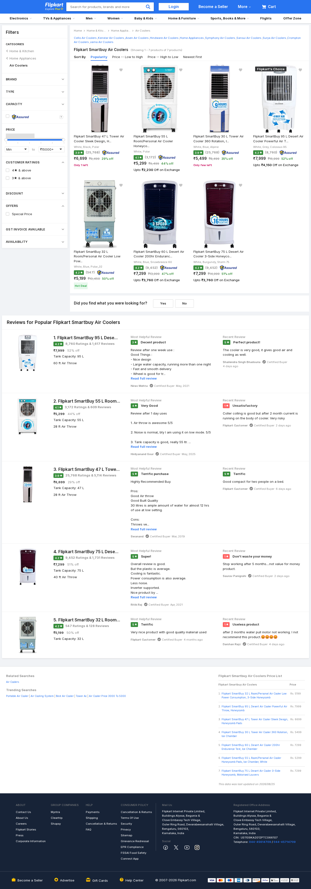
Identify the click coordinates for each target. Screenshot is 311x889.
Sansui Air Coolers (248, 38)
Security (126, 823)
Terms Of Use (130, 818)
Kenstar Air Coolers (111, 38)
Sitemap (126, 835)
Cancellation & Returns (101, 823)
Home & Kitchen (21, 51)
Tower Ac (81, 696)
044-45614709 (260, 842)
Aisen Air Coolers (136, 38)
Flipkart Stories (26, 829)
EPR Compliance (132, 847)
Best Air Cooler (65, 696)
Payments (92, 812)
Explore (52, 9)
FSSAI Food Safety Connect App (133, 855)
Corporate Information (31, 841)
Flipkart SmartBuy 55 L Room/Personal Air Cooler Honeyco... (153, 141)
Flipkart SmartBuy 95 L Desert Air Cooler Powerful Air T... (278, 138)
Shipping (92, 818)
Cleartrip (56, 818)
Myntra (55, 812)
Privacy (126, 829)
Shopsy (56, 823)
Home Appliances (22, 58)
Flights (266, 18)
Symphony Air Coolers (220, 38)
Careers (21, 823)
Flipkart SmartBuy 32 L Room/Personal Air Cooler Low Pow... (97, 256)
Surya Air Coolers (274, 38)
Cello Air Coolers (85, 38)
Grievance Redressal (135, 841)
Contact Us (23, 812)
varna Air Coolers (101, 42)
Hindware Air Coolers (164, 38)
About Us (22, 818)
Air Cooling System (42, 696)
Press (19, 835)
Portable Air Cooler (17, 696)
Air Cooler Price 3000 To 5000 (107, 696)
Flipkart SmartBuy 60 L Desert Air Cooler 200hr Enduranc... (159, 254)
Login (174, 6)
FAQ (88, 829)
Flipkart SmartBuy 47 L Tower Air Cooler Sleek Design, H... (99, 138)
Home (78, 30)
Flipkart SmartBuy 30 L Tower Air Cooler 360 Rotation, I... (218, 138)
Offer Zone (292, 18)
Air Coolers (18, 65)
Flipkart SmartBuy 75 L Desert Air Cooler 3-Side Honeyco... (218, 254)
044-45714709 (285, 842)
